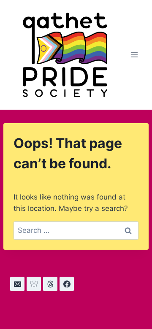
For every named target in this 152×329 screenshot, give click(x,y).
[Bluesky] (34, 284)
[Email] (17, 284)
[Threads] (50, 284)
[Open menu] (134, 54)
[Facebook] (67, 284)
